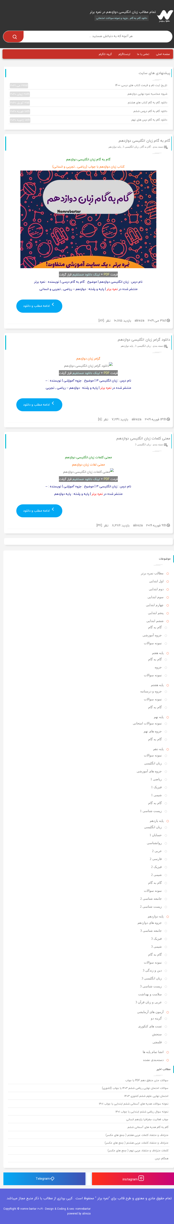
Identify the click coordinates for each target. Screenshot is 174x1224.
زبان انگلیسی (153, 763)
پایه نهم (159, 717)
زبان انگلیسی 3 (130, 146)
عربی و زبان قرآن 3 (148, 1002)
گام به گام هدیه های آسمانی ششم (148, 1127)
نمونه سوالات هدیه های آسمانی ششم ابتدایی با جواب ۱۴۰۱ (133, 1103)
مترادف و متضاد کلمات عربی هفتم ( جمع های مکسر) (137, 1135)
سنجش (157, 1034)
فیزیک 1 (156, 787)
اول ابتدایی (156, 581)
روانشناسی (154, 843)
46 (99, 525)
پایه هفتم (158, 653)
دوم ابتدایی (156, 589)
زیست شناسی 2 (151, 906)
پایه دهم (158, 749)
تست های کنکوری (150, 1026)
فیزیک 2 (156, 867)
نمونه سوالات (153, 643)
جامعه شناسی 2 (151, 898)
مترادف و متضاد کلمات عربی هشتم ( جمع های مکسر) (136, 1142)
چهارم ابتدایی (155, 605)
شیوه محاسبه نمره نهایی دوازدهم (88, 94)
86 (101, 320)
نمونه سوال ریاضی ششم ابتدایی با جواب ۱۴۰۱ (142, 1111)
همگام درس (161, 1158)
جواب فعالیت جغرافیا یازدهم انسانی (147, 1119)
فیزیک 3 (156, 938)
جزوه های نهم (153, 731)
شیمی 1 (156, 795)
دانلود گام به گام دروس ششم (88, 111)
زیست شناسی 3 (151, 986)
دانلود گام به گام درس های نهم (88, 119)
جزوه (158, 667)
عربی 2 (157, 851)
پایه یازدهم (157, 821)
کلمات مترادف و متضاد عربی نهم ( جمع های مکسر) (138, 1150)
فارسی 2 (156, 859)
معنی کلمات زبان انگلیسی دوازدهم (143, 438)
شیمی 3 (156, 946)
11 (100, 419)
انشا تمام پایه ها (153, 1052)
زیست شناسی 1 (151, 811)
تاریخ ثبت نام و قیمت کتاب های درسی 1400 (88, 85)
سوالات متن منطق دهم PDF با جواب (146, 1080)
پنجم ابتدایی (156, 613)
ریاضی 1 (156, 779)
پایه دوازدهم (115, 146)
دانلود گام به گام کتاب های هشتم (88, 102)
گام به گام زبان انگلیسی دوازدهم (144, 140)
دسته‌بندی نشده (153, 1060)
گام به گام (145, 146)
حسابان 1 (156, 835)
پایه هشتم (157, 685)
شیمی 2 (156, 875)
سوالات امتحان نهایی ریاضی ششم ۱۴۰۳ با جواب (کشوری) (135, 1088)
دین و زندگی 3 (152, 970)
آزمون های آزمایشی (150, 1012)
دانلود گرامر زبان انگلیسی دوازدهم (144, 339)
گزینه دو (156, 1018)
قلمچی (157, 1042)
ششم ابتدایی (155, 621)
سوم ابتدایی (155, 597)
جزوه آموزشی (152, 635)
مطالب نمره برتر (152, 573)
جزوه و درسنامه (151, 691)
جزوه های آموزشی (149, 771)
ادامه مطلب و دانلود (37, 306)
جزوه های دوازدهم (150, 922)
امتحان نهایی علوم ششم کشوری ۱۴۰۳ (146, 1096)
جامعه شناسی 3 (151, 930)
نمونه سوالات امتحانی (147, 723)
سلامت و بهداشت (150, 994)
